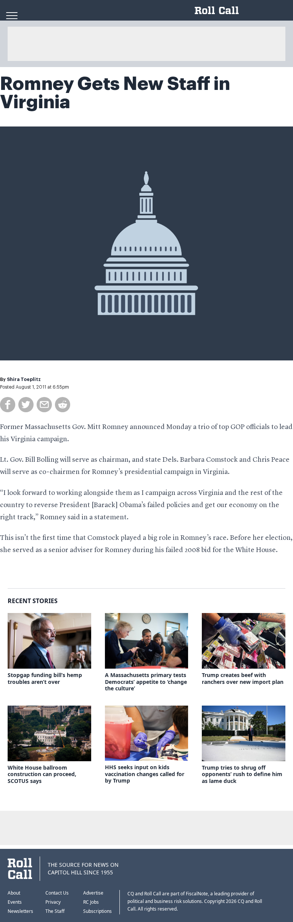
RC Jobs (91, 902)
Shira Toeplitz (24, 379)
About (14, 893)
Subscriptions (97, 911)
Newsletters (20, 911)
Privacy (53, 902)
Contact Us (57, 893)
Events (15, 902)
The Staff (54, 911)
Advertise (93, 893)
